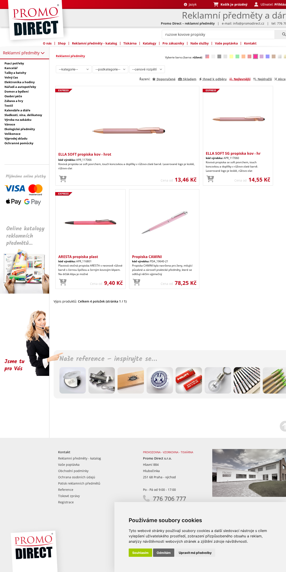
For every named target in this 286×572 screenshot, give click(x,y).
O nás (47, 43)
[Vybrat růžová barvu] (255, 56)
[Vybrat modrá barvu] (267, 56)
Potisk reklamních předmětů (79, 483)
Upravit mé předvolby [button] (195, 553)
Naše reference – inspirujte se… (108, 359)
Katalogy (149, 43)
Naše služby (199, 43)
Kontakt (250, 43)
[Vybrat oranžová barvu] (243, 56)
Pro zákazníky (173, 43)
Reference (65, 489)
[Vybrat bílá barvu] (213, 56)
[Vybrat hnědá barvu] (273, 56)
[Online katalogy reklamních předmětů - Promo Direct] (27, 292)
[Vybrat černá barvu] (219, 56)
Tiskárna (130, 43)
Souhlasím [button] (140, 553)
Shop (62, 43)
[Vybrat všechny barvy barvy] (207, 56)
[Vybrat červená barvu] (249, 56)
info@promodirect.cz (248, 23)
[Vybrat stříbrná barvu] (279, 56)
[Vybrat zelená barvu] (237, 56)
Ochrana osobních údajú (76, 477)
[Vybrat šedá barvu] (225, 56)
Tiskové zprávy (69, 496)
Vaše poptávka (226, 43)
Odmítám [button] (164, 553)
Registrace (66, 502)
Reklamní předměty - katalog (94, 43)
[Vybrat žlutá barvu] (231, 56)
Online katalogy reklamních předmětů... (25, 236)
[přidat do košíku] (63, 179)
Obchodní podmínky (73, 471)
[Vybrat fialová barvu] (261, 56)
